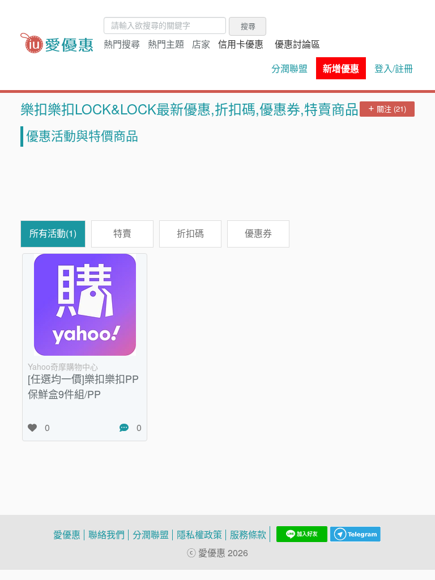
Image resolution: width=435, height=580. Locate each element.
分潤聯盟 (289, 68)
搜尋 (248, 26)
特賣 (122, 233)
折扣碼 (190, 233)
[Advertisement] (217, 183)
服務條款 (248, 535)
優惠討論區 (297, 44)
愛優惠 (66, 535)
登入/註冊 (393, 68)
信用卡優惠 (240, 44)
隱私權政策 (199, 535)
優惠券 (258, 233)
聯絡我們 (106, 535)
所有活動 (52, 233)
